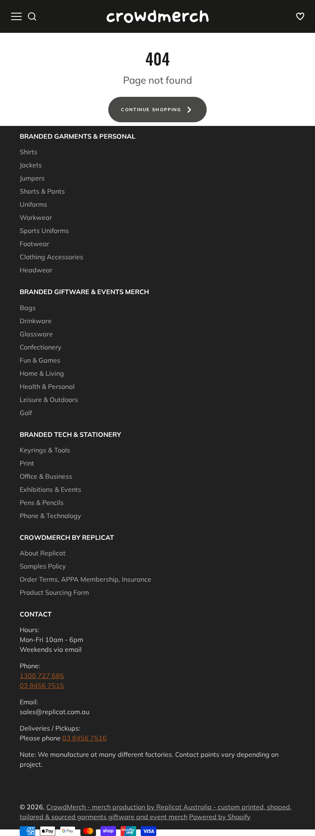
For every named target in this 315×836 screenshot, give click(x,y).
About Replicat (43, 553)
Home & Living (42, 373)
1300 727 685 (42, 676)
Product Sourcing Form (54, 592)
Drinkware (36, 321)
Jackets (31, 165)
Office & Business (46, 476)
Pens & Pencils (42, 502)
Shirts (28, 152)
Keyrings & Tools (45, 450)
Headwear (36, 270)
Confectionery (41, 347)
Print (27, 463)
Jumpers (32, 178)
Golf (26, 413)
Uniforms (33, 204)
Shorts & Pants (42, 191)
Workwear (36, 217)
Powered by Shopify (220, 817)
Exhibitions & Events (50, 489)
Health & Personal (47, 386)
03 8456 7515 (42, 685)
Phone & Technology (50, 516)
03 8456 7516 (84, 738)
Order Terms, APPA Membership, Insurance (85, 579)
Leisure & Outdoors (49, 399)
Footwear (34, 244)
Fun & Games (40, 360)
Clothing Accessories (51, 257)
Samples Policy (43, 566)
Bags (28, 308)
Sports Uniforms (44, 230)
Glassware (36, 334)
